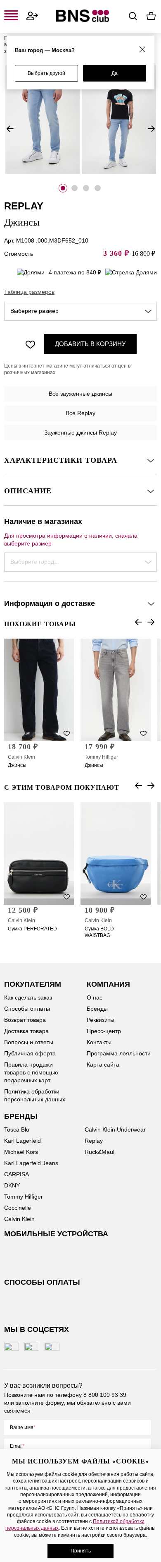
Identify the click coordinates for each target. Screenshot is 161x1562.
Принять (81, 1551)
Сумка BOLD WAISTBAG (99, 932)
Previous (10, 129)
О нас (94, 997)
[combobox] (80, 311)
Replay (94, 1140)
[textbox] (80, 311)
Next (151, 129)
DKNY (12, 1185)
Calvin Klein (21, 757)
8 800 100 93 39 (104, 1394)
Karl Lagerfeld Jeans (31, 1163)
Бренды (97, 1008)
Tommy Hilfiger (101, 757)
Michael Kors (21, 1152)
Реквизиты (100, 1020)
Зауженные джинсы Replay (80, 432)
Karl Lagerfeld (22, 1140)
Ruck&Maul (99, 1152)
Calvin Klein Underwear (115, 1129)
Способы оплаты (27, 1008)
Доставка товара (26, 1031)
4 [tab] (97, 188)
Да (114, 73)
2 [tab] (74, 188)
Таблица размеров (29, 291)
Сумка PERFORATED (32, 929)
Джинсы (17, 765)
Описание (28, 491)
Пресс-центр (104, 1031)
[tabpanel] (42, 119)
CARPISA (16, 1174)
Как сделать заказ (28, 997)
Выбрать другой (46, 73)
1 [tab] (63, 188)
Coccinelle (17, 1207)
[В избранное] (30, 344)
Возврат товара (25, 1020)
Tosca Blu (16, 1129)
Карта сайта (103, 1064)
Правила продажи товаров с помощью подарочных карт (31, 1072)
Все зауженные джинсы (80, 393)
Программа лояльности (119, 1053)
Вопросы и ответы (28, 1042)
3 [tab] (86, 188)
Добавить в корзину (90, 343)
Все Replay (80, 413)
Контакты (99, 1042)
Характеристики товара (60, 460)
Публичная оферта (30, 1053)
